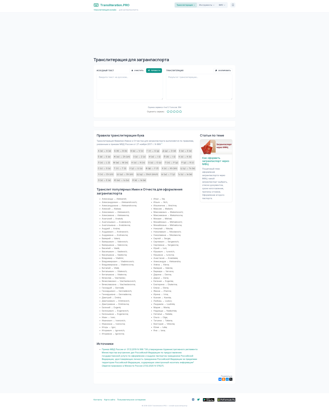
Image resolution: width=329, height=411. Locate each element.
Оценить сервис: (155, 111)
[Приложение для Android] (208, 399)
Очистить (138, 70)
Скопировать (224, 70)
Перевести (155, 70)
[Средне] (174, 111)
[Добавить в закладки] (232, 5)
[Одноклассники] (223, 379)
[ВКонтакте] (220, 379)
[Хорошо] (177, 111)
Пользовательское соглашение (131, 400)
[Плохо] (171, 111)
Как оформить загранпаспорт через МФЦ (215, 161)
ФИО (221, 5)
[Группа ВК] (193, 399)
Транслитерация (185, 5)
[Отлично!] (180, 111)
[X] (230, 379)
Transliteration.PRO (114, 5)
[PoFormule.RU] (226, 399)
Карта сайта (109, 400)
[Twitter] (198, 399)
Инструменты (205, 5)
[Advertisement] (164, 32)
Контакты (98, 400)
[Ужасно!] (168, 111)
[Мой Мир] (227, 379)
